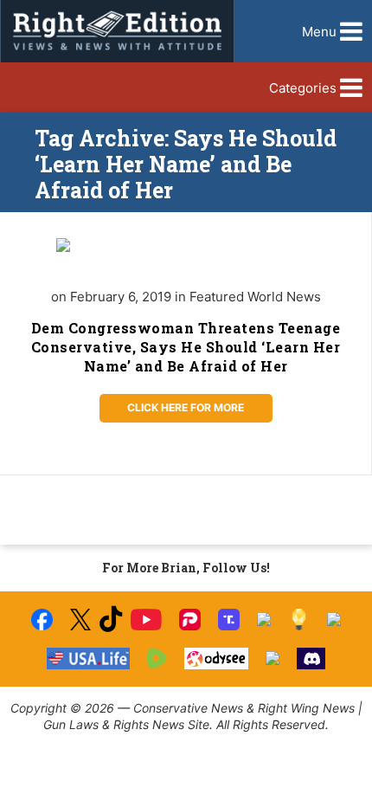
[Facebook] (41, 619)
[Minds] (298, 619)
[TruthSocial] (228, 619)
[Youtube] (146, 619)
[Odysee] (216, 658)
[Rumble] (157, 658)
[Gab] (334, 619)
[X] (80, 619)
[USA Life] (88, 658)
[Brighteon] (272, 658)
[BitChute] (263, 619)
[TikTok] (110, 619)
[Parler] (189, 619)
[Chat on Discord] (311, 658)
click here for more (185, 407)
